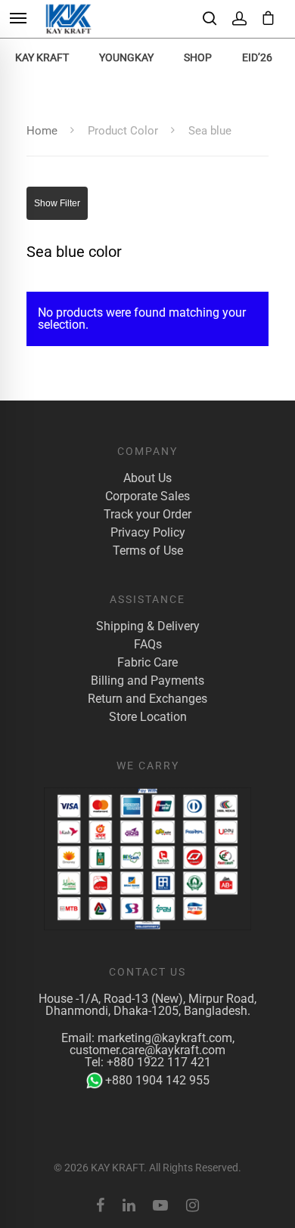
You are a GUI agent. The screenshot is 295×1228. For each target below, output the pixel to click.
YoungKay (126, 57)
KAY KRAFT (42, 57)
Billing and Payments (147, 681)
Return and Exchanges (147, 699)
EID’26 (257, 57)
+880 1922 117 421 (159, 1062)
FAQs (148, 645)
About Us (147, 478)
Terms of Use (148, 551)
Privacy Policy (147, 533)
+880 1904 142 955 (157, 1080)
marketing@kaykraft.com (165, 1038)
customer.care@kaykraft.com (147, 1050)
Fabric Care (147, 663)
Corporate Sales (147, 496)
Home (41, 131)
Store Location (148, 717)
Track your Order (147, 515)
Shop (198, 57)
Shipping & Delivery (148, 626)
